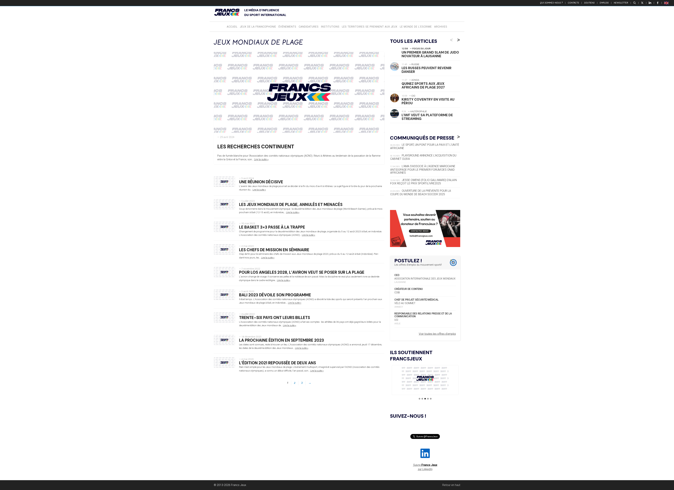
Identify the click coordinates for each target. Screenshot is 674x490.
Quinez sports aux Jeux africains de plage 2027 (423, 85)
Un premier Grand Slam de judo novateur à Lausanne (430, 54)
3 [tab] (425, 398)
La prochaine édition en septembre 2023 (281, 340)
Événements (287, 26)
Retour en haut (451, 485)
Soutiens (589, 2)
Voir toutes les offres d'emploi (437, 334)
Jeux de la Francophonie (258, 26)
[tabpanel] (425, 379)
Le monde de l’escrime (416, 26)
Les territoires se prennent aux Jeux (369, 26)
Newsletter (621, 2)
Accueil (232, 26)
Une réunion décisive (261, 182)
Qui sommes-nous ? (551, 2)
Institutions (330, 26)
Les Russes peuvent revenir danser (426, 70)
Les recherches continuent (255, 146)
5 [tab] (430, 398)
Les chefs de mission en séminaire (274, 249)
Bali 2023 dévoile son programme (275, 295)
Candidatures (309, 26)
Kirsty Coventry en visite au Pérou (428, 101)
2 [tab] (422, 398)
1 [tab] (419, 398)
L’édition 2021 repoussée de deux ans (277, 363)
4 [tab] (428, 398)
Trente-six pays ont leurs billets (274, 317)
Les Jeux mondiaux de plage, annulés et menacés (290, 204)
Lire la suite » (261, 159)
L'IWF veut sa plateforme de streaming (427, 117)
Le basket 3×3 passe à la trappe (272, 227)
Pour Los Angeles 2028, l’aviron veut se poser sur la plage (301, 272)
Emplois (604, 2)
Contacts (573, 2)
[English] (666, 2)
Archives (440, 26)
